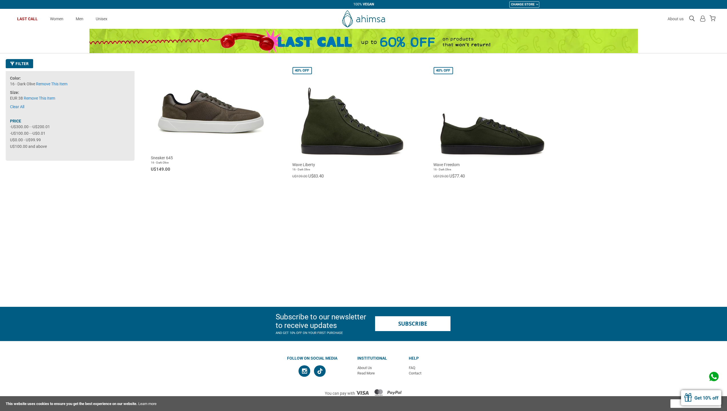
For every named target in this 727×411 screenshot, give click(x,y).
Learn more (147, 404)
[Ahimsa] (363, 18)
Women (56, 19)
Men (79, 19)
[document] (363, 403)
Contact (415, 373)
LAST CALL (27, 19)
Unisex (101, 19)
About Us (364, 368)
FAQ (412, 368)
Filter (21, 63)
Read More (366, 373)
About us (676, 19)
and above (28, 146)
